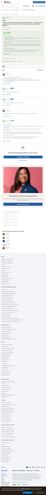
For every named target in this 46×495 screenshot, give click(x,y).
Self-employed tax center (6, 266)
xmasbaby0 (8, 244)
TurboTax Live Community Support (8, 381)
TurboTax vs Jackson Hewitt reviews (8, 436)
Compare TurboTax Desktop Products (8, 329)
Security (2, 480)
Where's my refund (5, 385)
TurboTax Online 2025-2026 (6, 261)
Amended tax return (5, 357)
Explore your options (23, 204)
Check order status (5, 335)
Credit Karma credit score (6, 452)
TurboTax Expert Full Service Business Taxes (9, 304)
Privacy (2, 479)
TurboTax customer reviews (6, 427)
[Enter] (2, 6)
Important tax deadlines (5, 371)
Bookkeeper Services (5, 459)
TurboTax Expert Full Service (6, 300)
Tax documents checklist (6, 419)
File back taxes (4, 361)
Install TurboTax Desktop (6, 333)
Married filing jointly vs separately (7, 348)
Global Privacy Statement (25, 488)
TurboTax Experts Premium (6, 299)
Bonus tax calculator (5, 417)
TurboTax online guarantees (6, 262)
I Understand (27, 492)
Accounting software (5, 442)
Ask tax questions (5, 9)
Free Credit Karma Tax (5, 454)
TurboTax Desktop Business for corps (8, 338)
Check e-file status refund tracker (7, 408)
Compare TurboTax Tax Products (7, 259)
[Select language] (33, 6)
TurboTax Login (4, 391)
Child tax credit (4, 369)
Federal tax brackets (5, 373)
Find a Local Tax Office (5, 316)
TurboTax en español (5, 283)
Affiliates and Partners (5, 486)
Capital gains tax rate (5, 359)
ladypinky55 (7, 17)
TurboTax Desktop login (6, 327)
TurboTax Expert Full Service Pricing (8, 302)
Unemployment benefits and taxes (7, 365)
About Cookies (15, 482)
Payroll (2, 444)
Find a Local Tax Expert (5, 314)
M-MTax (7, 233)
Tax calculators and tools (6, 402)
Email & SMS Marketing (5, 457)
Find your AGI (4, 363)
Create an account (23, 160)
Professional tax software (6, 448)
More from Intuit (4, 455)
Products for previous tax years (7, 278)
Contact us (3, 383)
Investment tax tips (5, 367)
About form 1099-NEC (5, 356)
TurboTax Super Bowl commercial (7, 429)
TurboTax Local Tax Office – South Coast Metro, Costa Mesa (12, 319)
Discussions (6, 14)
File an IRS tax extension (6, 387)
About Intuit (3, 473)
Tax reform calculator (5, 421)
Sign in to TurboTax (23, 157)
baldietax (7, 247)
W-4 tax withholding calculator (7, 410)
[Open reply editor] (23, 66)
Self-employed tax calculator (6, 412)
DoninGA (8, 240)
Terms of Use (29, 479)
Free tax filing (4, 289)
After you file (15, 14)
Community (3, 393)
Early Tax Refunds (4, 281)
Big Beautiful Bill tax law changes (7, 394)
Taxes (11, 14)
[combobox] (10, 6)
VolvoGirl (7, 73)
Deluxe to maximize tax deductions (8, 291)
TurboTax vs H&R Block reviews (7, 431)
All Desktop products (5, 331)
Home (2, 14)
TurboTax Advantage (5, 337)
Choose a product (15, 9)
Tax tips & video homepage (6, 344)
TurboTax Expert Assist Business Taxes (8, 306)
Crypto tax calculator (5, 414)
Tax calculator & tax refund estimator (8, 404)
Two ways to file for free (6, 389)
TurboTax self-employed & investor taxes (9, 293)
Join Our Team (4, 475)
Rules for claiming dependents (7, 352)
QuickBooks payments (5, 446)
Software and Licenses (5, 482)
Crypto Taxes (3, 270)
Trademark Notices (5, 484)
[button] (26, 6)
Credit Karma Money (5, 272)
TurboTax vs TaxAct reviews (6, 434)
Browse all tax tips (4, 346)
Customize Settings (40, 492)
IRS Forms (3, 264)
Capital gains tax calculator (6, 415)
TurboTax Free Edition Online (8, 58)
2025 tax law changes (5, 374)
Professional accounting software (7, 450)
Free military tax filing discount (7, 295)
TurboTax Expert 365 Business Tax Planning (9, 310)
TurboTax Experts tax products (7, 297)
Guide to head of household (6, 350)
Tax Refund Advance (5, 268)
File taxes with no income (6, 354)
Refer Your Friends (4, 396)
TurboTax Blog (4, 274)
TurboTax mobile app (5, 279)
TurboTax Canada (4, 276)
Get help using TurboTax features (28, 9)
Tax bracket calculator (5, 406)
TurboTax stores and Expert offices (8, 312)
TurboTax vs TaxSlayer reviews (7, 433)
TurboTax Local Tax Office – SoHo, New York (10, 317)
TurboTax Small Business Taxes (7, 308)
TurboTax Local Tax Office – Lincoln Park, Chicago (11, 321)
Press (2, 477)
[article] (23, 79)
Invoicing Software (5, 461)
